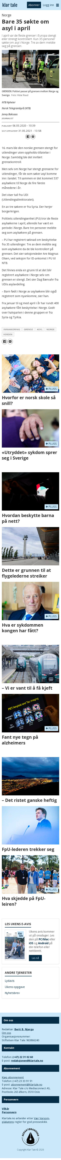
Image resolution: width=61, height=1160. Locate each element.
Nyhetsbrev (12, 993)
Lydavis (9, 981)
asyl (39, 329)
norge (51, 329)
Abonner (34, 5)
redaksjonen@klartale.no (27, 1060)
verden (7, 334)
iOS (31, 943)
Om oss (6, 1033)
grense (28, 329)
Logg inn (48, 5)
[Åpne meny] (57, 5)
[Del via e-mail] (32, 136)
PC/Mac (44, 939)
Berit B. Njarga (24, 1029)
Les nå (35, 958)
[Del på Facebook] (27, 136)
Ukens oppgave (15, 987)
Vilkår (5, 1108)
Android (43, 943)
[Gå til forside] (9, 5)
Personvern (9, 1112)
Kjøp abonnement (13, 1077)
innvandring (11, 329)
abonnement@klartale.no (26, 1084)
